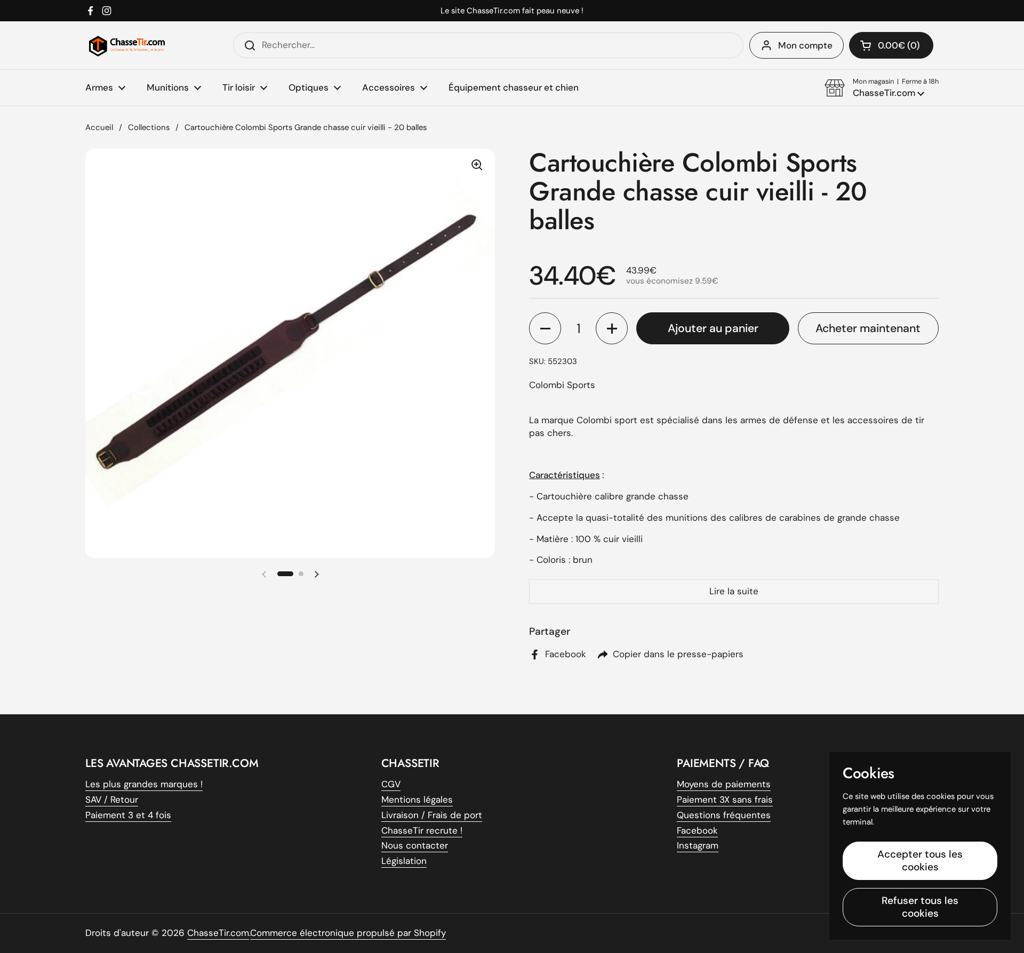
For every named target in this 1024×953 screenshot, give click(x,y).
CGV (391, 784)
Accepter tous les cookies (920, 860)
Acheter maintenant (868, 328)
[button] (882, 88)
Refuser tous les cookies (920, 907)
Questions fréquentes (724, 815)
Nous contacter (414, 845)
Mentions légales (417, 799)
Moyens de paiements (724, 784)
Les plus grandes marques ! (144, 784)
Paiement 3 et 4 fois (128, 815)
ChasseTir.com (218, 933)
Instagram (697, 845)
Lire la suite (733, 591)
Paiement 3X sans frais (725, 799)
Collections (149, 127)
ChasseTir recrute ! (421, 830)
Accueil (99, 127)
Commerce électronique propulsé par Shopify (348, 933)
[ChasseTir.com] (127, 45)
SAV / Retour (111, 799)
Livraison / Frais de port (431, 815)
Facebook (697, 830)
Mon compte (805, 45)
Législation (404, 861)
